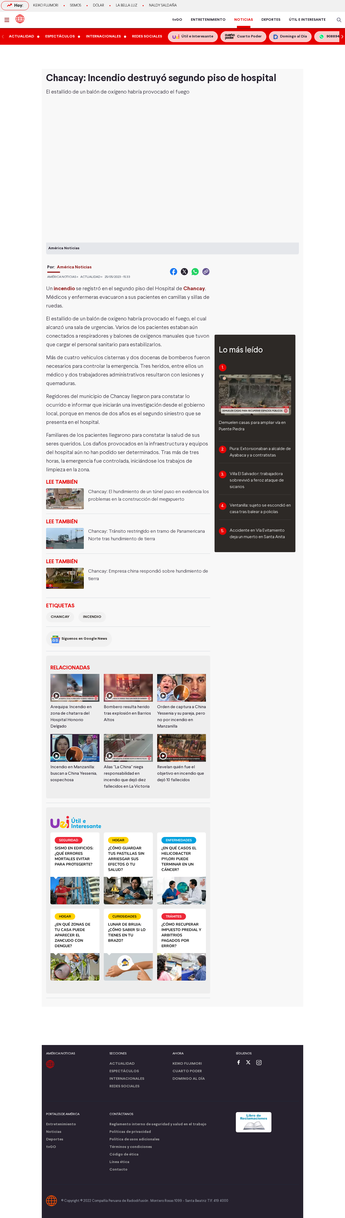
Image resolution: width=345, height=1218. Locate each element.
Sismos (75, 5)
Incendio (92, 617)
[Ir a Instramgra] (260, 1063)
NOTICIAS (243, 20)
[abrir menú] (8, 20)
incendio (64, 288)
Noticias (53, 1132)
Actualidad (121, 1063)
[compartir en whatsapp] (195, 271)
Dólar (98, 5)
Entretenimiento (61, 1124)
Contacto (118, 1169)
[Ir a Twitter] (250, 1063)
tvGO (177, 20)
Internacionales (126, 1079)
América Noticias (74, 267)
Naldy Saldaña (163, 5)
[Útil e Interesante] (128, 822)
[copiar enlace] (206, 271)
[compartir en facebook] (173, 271)
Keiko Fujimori (45, 5)
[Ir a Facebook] (240, 1063)
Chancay (60, 617)
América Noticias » (62, 277)
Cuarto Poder (187, 1071)
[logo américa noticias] (20, 19)
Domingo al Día (188, 1079)
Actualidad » (91, 277)
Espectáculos (124, 1071)
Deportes (54, 1139)
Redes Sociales (124, 1086)
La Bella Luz (126, 5)
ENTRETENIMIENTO (208, 20)
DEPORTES (270, 20)
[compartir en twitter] (184, 271)
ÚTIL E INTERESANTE (307, 20)
